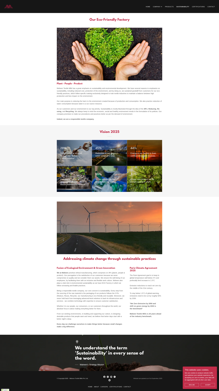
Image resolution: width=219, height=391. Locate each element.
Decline (192, 385)
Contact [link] (211, 6)
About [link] (96, 386)
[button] (157, 7)
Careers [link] (104, 386)
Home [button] (90, 386)
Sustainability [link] (182, 6)
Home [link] (148, 6)
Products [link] (169, 6)
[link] (8, 6)
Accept (208, 385)
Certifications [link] (198, 6)
